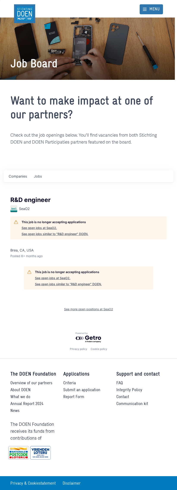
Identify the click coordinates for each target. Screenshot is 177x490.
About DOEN (20, 390)
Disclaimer (72, 483)
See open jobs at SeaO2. (39, 228)
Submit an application (81, 390)
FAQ (119, 383)
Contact (122, 397)
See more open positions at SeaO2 (88, 309)
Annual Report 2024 (26, 403)
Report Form (73, 397)
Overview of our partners (31, 383)
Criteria (69, 383)
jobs (38, 176)
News (14, 410)
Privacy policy (78, 349)
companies (18, 176)
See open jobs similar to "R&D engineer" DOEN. (55, 234)
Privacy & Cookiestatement (33, 483)
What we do (20, 397)
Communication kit (132, 403)
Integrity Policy (129, 390)
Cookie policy (99, 349)
